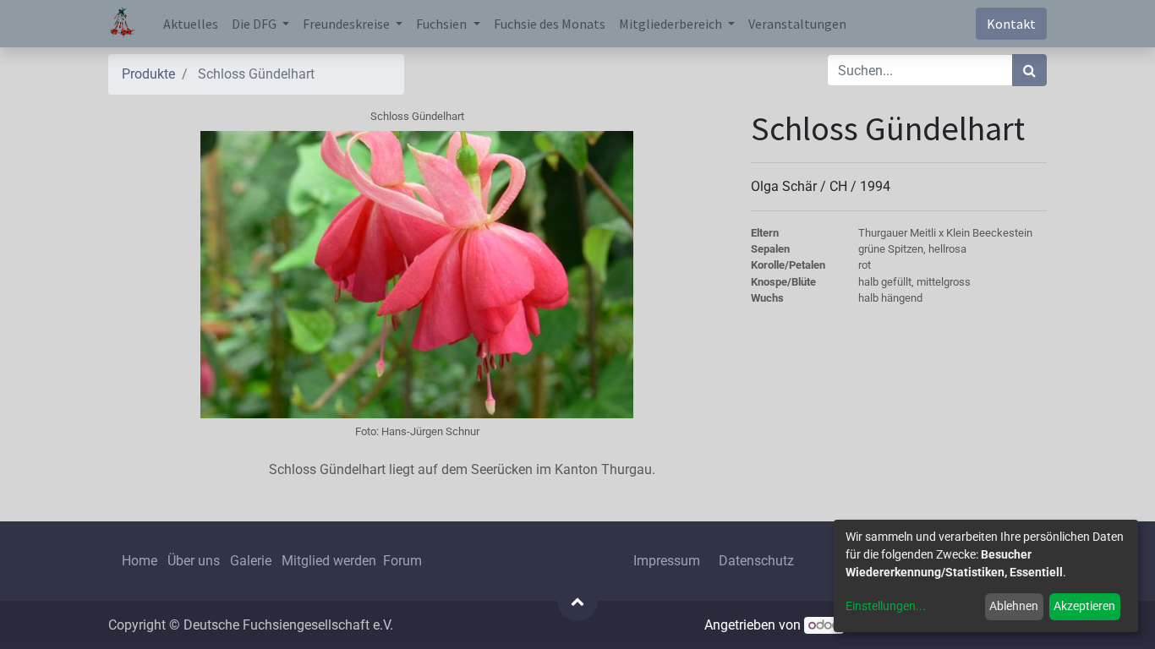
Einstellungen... (886, 606)
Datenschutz (756, 561)
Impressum (666, 561)
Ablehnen (1013, 606)
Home (139, 561)
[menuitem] (190, 24)
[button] (577, 601)
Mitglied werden (331, 561)
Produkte (148, 74)
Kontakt (1011, 23)
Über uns (193, 561)
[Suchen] (1029, 70)
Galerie (250, 561)
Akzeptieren (1084, 606)
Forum (402, 561)
